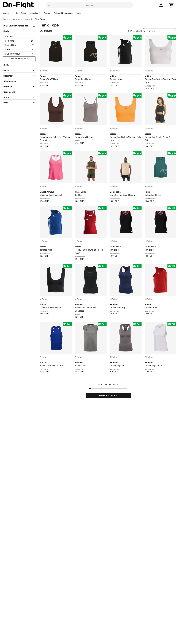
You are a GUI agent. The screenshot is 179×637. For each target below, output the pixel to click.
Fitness (47, 13)
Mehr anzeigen (108, 395)
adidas (113, 75)
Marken (80, 13)
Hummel (79, 304)
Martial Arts (34, 13)
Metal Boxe (80, 191)
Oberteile (29, 19)
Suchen (90, 5)
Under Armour (47, 191)
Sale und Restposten (63, 13)
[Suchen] (49, 5)
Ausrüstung (7, 13)
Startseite (6, 19)
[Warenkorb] (171, 5)
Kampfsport (21, 13)
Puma (43, 75)
